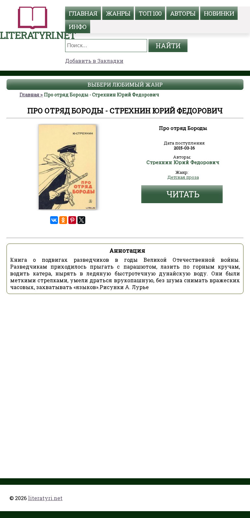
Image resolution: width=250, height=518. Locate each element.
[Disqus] (125, 380)
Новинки (219, 13)
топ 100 (150, 13)
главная (83, 13)
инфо (78, 26)
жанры (118, 13)
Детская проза (183, 177)
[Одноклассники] (63, 220)
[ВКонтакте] (54, 220)
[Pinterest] (72, 220)
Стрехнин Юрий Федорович (182, 162)
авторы (182, 13)
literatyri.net (45, 498)
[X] (81, 220)
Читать (183, 194)
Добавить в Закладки (94, 60)
